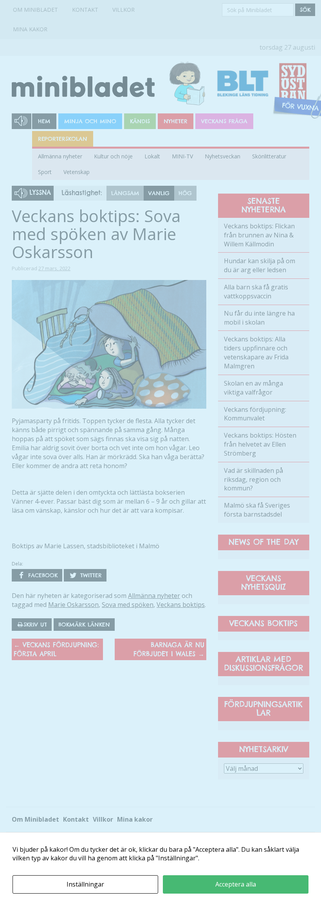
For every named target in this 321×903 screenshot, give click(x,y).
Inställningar (85, 884)
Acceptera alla (235, 884)
